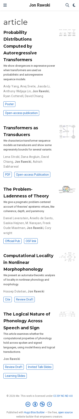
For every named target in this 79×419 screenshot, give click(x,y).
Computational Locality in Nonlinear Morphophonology (28, 262)
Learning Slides (15, 376)
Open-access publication (21, 113)
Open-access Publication (32, 174)
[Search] (67, 5)
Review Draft (24, 299)
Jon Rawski (39, 5)
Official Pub (12, 241)
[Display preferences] (74, 5)
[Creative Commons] (39, 404)
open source (65, 412)
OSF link (31, 241)
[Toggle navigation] (5, 5)
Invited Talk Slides (40, 367)
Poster (9, 104)
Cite (7, 299)
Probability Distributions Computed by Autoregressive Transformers (20, 46)
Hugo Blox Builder (34, 412)
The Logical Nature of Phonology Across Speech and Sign (26, 320)
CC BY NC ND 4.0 (63, 395)
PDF (7, 174)
